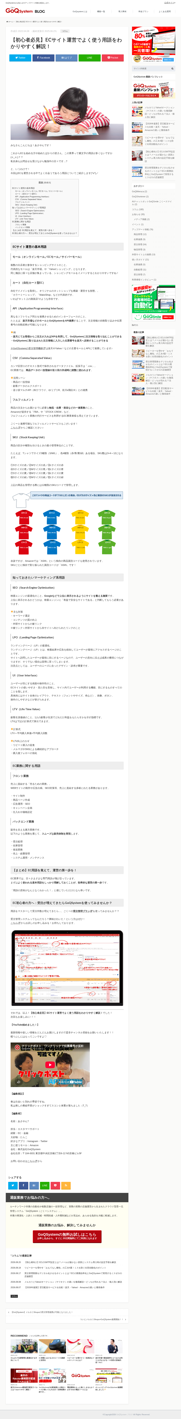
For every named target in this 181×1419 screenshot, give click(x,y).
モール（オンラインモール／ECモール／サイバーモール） (39, 191)
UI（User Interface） (23, 216)
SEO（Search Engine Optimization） (30, 211)
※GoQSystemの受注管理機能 (27, 348)
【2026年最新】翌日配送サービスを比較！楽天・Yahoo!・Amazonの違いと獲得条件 (64, 1287)
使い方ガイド (140, 259)
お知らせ (138, 214)
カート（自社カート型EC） (26, 194)
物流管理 (139, 249)
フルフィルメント (22, 202)
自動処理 (140, 269)
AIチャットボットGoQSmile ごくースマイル (152, 202)
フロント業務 (20, 225)
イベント (138, 224)
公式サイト (169, 3)
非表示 (47, 182)
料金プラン (143, 11)
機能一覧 (101, 11)
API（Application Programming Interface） (32, 197)
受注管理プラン (81, 911)
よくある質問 (165, 11)
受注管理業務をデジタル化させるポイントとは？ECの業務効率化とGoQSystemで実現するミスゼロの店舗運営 (73, 1275)
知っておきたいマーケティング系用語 (29, 207)
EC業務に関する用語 (21, 221)
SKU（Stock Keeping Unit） (26, 205)
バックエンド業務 (22, 227)
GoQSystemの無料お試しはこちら (67, 1236)
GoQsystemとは (80, 11)
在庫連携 (139, 239)
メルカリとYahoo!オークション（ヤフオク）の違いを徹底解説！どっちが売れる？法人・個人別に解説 (73, 1282)
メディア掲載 (142, 219)
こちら (14, 427)
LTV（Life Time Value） (25, 219)
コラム (15, 1255)
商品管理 (140, 234)
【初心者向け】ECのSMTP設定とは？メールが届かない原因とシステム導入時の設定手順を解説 (70, 1262)
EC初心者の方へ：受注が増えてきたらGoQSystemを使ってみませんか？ (44, 233)
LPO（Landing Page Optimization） (30, 213)
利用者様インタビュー (144, 279)
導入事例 (122, 11)
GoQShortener (140, 196)
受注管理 (140, 244)
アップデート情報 (142, 229)
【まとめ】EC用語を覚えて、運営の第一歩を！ (33, 230)
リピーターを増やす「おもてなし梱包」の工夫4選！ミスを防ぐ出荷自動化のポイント (65, 1268)
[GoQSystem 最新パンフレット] (153, 97)
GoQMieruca (139, 191)
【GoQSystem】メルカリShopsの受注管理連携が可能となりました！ (42, 1312)
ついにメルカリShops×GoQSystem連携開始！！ (101, 1319)
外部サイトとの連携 (143, 254)
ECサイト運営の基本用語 (23, 188)
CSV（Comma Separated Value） (29, 199)
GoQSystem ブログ (124, 1414)
